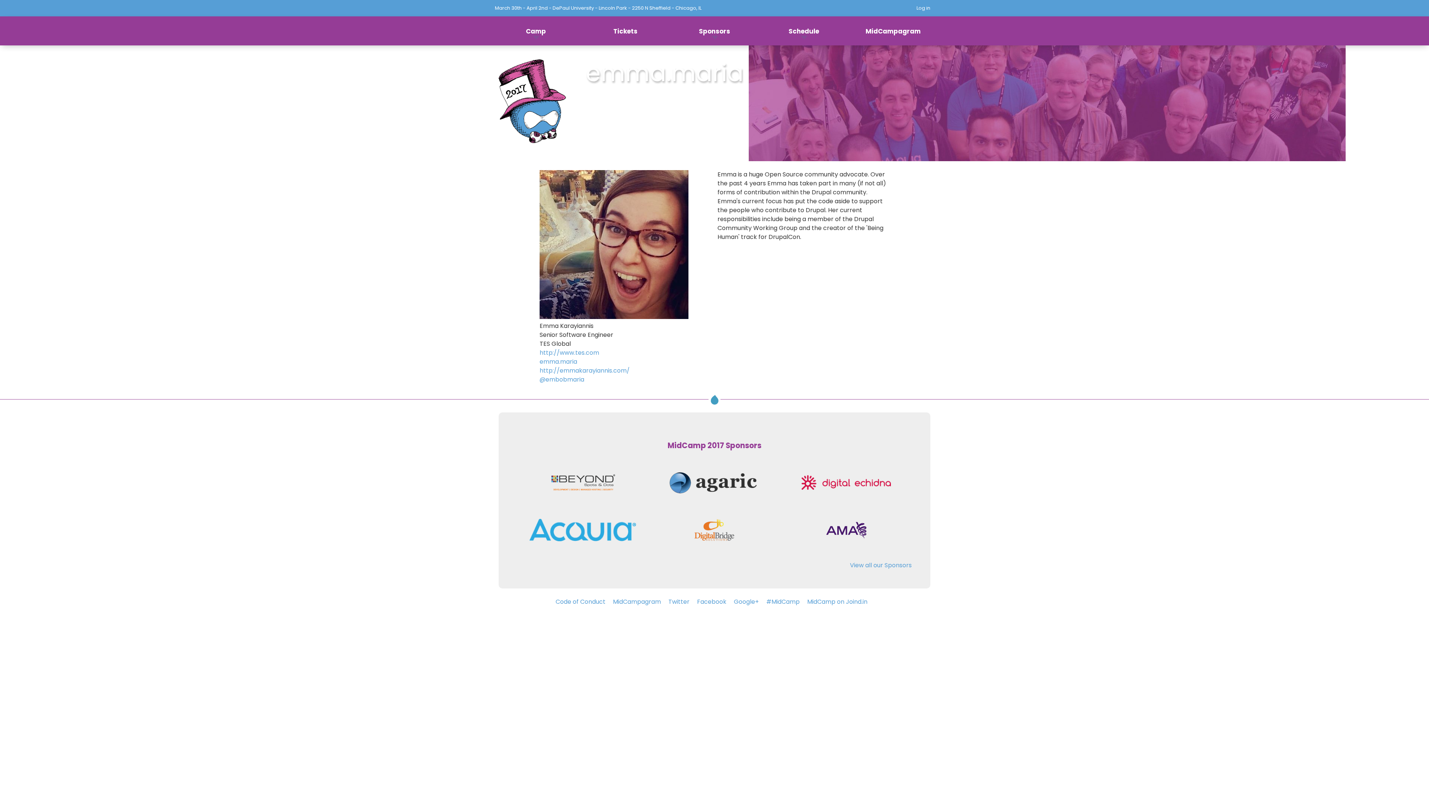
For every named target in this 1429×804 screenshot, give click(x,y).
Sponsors (714, 31)
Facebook (711, 601)
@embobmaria (562, 379)
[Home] (532, 103)
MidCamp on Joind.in (837, 601)
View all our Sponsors (881, 565)
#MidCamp (783, 601)
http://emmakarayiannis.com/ (585, 370)
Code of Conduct (580, 601)
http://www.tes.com (569, 352)
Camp (536, 31)
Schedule (804, 31)
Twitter (679, 601)
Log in (923, 8)
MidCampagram (893, 31)
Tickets (625, 31)
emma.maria (558, 361)
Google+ (746, 601)
